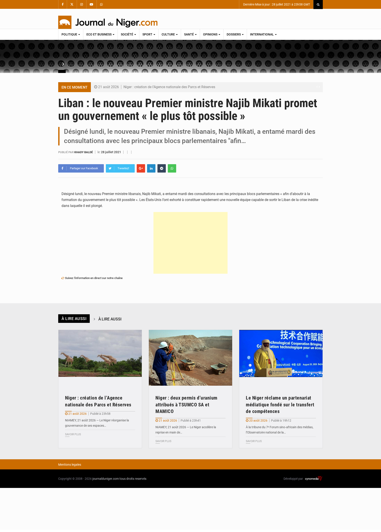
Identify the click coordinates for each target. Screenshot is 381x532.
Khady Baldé (83, 152)
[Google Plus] (141, 168)
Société (127, 34)
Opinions (210, 34)
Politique (70, 34)
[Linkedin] (151, 168)
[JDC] (107, 22)
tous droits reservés (133, 478)
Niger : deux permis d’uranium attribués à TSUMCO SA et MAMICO (186, 404)
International (262, 34)
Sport (147, 34)
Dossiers (234, 34)
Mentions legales (69, 464)
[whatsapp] (172, 168)
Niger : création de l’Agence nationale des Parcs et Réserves (169, 87)
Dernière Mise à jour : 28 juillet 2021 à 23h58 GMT (276, 4)
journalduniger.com (105, 478)
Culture (169, 34)
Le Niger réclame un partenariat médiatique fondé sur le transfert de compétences (280, 404)
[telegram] (161, 168)
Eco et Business (99, 34)
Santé (189, 34)
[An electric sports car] (100, 358)
